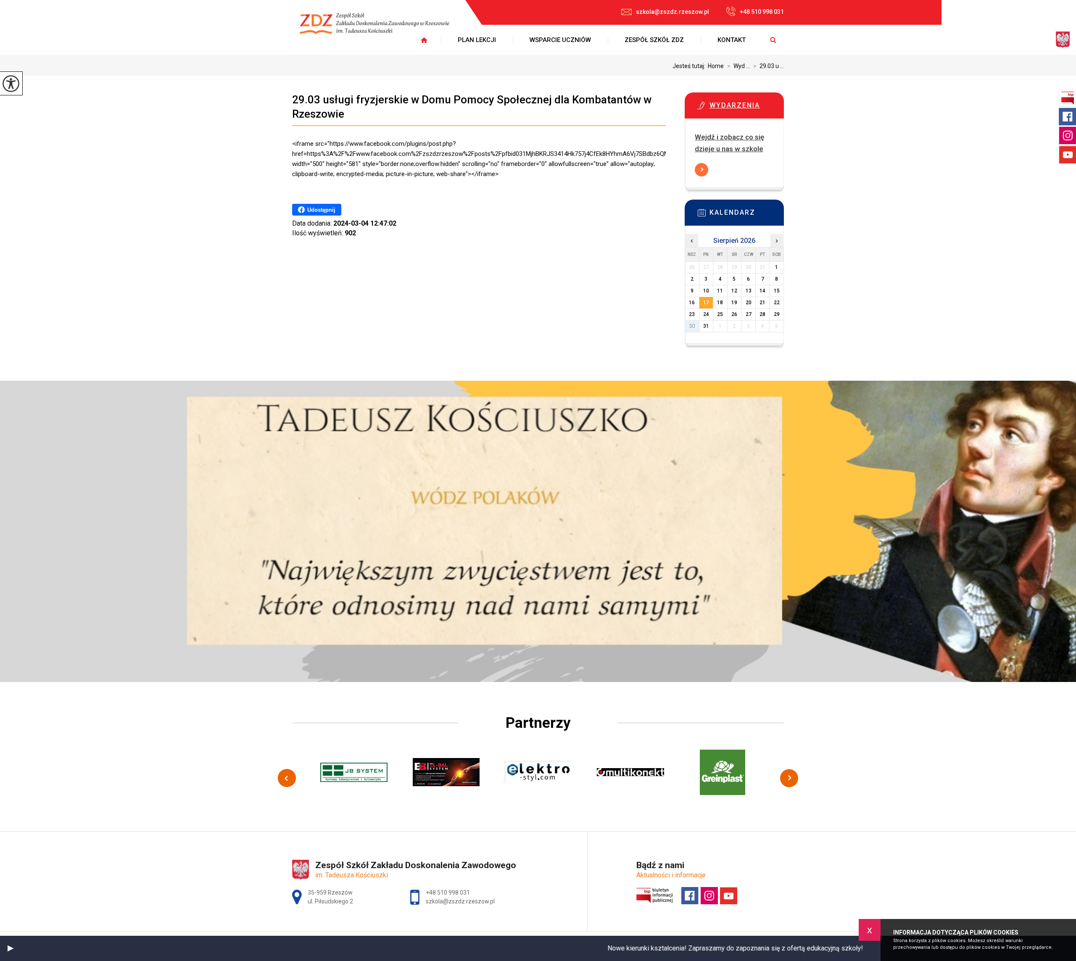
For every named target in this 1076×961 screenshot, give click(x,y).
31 (706, 326)
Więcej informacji (701, 169)
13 (749, 291)
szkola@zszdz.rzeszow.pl (672, 11)
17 (706, 302)
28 (762, 314)
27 (749, 314)
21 (762, 302)
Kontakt (731, 40)
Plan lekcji (477, 40)
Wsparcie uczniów (560, 40)
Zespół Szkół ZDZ (654, 40)
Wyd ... (738, 66)
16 (692, 302)
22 (777, 302)
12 (734, 291)
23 (692, 314)
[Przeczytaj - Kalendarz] (746, 215)
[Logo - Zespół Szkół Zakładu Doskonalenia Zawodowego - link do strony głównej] (380, 28)
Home (716, 66)
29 (777, 314)
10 (706, 291)
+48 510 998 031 (762, 11)
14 (762, 291)
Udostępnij (321, 210)
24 (706, 314)
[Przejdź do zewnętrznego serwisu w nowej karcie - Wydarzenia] (746, 108)
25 (720, 314)
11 (720, 291)
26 (734, 314)
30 (692, 326)
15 (777, 291)
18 (720, 302)
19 (734, 302)
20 (749, 302)
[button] (10, 948)
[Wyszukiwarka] (773, 40)
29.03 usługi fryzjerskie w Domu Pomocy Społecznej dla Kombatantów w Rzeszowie (471, 106)
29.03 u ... (768, 66)
